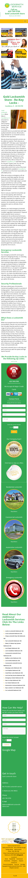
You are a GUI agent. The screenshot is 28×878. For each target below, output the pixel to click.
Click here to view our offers (14, 463)
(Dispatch (20, 855)
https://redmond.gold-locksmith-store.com (14, 853)
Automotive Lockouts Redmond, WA (15, 685)
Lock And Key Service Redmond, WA (15, 675)
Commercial (19, 859)
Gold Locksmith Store (4, 112)
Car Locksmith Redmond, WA (13, 690)
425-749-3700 (14, 11)
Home (6, 859)
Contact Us (14, 862)
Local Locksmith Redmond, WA (13, 633)
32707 (12, 361)
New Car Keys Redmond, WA (13, 680)
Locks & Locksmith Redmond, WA (14, 631)
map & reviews (18, 849)
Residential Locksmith (14, 487)
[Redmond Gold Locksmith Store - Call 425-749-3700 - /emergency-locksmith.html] (14, 590)
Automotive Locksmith (14, 547)
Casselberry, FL (9, 106)
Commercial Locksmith (14, 517)
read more (18, 33)
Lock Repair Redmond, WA (12, 648)
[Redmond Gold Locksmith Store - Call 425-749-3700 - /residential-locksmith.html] (14, 499)
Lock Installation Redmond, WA (13, 650)
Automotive (7, 860)
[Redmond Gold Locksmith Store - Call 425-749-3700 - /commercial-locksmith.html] (14, 529)
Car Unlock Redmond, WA (12, 683)
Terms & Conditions (8, 864)
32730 (15, 361)
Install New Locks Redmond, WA (14, 673)
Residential (12, 859)
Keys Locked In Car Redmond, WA (14, 688)
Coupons (21, 860)
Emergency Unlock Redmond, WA (14, 678)
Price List (16, 864)
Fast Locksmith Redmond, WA (13, 641)
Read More (4, 33)
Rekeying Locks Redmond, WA (13, 668)
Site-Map (22, 864)
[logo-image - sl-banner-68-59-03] (14, 74)
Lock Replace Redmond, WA (12, 670)
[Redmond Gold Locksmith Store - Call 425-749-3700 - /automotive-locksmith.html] (14, 559)
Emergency (14, 860)
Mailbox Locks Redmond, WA (13, 658)
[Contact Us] (14, 43)
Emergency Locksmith (14, 577)
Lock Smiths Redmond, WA (12, 660)
